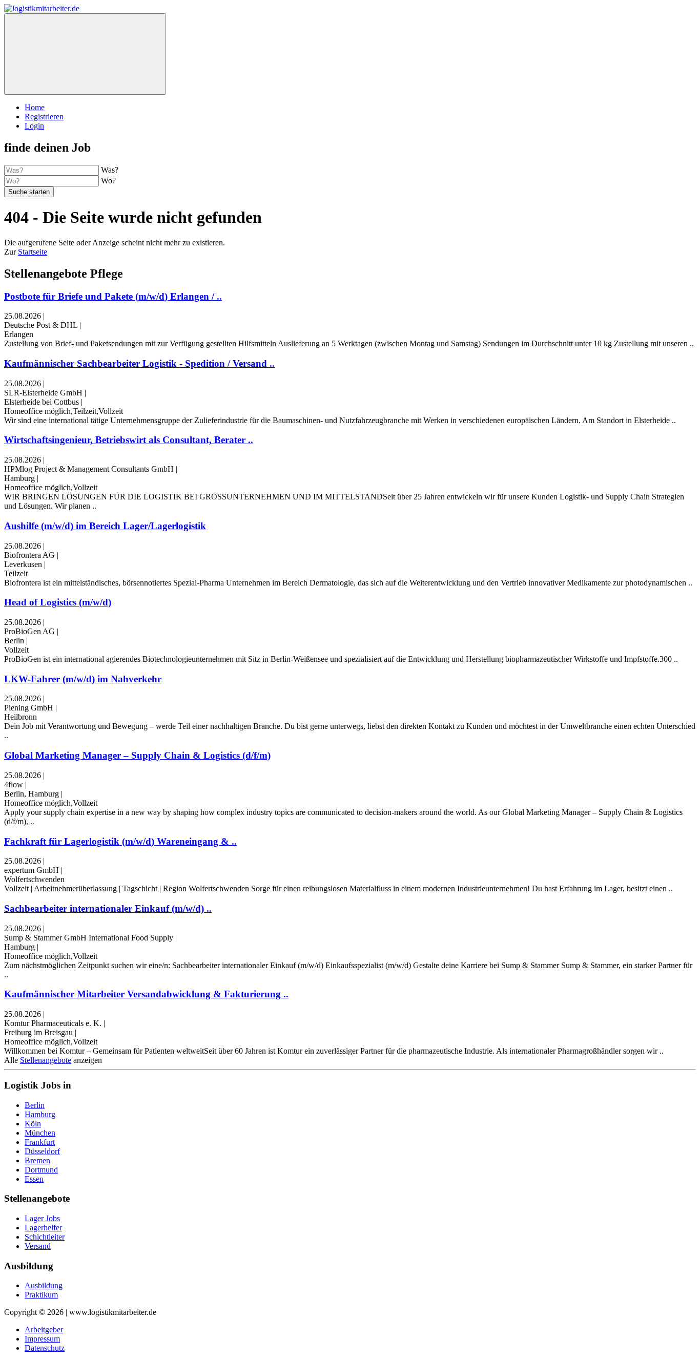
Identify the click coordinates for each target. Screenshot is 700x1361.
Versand (38, 1246)
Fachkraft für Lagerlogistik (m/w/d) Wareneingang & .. (120, 841)
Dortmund (41, 1169)
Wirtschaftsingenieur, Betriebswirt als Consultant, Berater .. (128, 439)
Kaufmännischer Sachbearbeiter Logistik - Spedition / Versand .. (139, 363)
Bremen (37, 1160)
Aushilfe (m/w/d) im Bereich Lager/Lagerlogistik (105, 525)
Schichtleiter (45, 1236)
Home (35, 107)
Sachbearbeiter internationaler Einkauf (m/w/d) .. (108, 908)
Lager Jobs (42, 1218)
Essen (34, 1179)
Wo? (108, 180)
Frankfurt (40, 1142)
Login (34, 125)
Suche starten (29, 192)
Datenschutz (45, 1348)
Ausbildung (44, 1285)
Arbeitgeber (44, 1329)
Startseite (32, 251)
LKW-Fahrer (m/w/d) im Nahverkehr (82, 679)
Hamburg (40, 1114)
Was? (109, 169)
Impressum (42, 1338)
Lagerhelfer (43, 1227)
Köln (33, 1123)
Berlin (35, 1105)
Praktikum (41, 1294)
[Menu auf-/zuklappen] (85, 54)
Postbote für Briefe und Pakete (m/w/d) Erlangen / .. (113, 296)
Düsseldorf (42, 1151)
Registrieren (44, 116)
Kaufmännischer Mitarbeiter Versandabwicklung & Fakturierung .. (146, 994)
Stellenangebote (45, 1060)
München (40, 1132)
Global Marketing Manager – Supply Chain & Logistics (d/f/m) (137, 755)
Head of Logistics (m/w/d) (57, 602)
